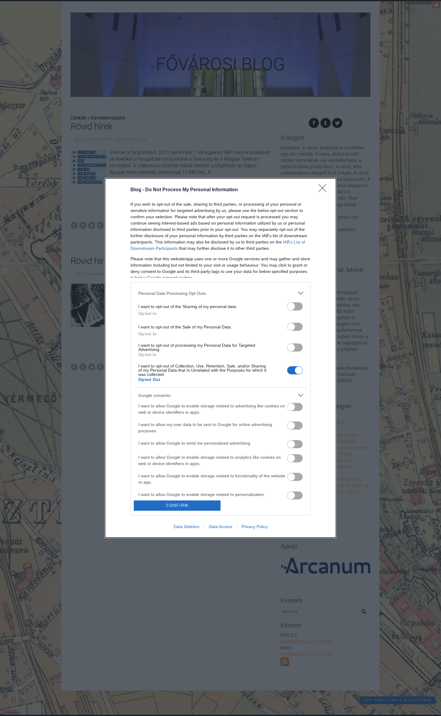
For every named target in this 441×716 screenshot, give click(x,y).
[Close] (324, 190)
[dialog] (220, 358)
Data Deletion (187, 526)
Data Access (220, 526)
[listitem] (220, 293)
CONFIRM (177, 505)
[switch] (295, 306)
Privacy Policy (255, 526)
